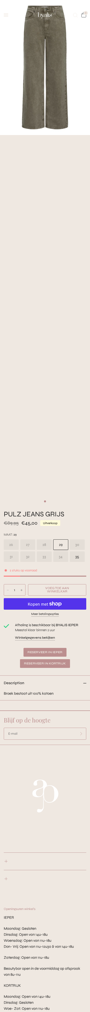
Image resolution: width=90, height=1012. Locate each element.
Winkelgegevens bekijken (35, 638)
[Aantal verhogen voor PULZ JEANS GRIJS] (21, 590)
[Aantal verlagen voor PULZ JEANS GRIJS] (8, 590)
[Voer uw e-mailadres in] (81, 734)
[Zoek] (75, 15)
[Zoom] (45, 67)
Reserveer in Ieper (45, 652)
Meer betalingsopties (45, 614)
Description (14, 683)
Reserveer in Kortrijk (45, 663)
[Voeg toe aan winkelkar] (57, 590)
